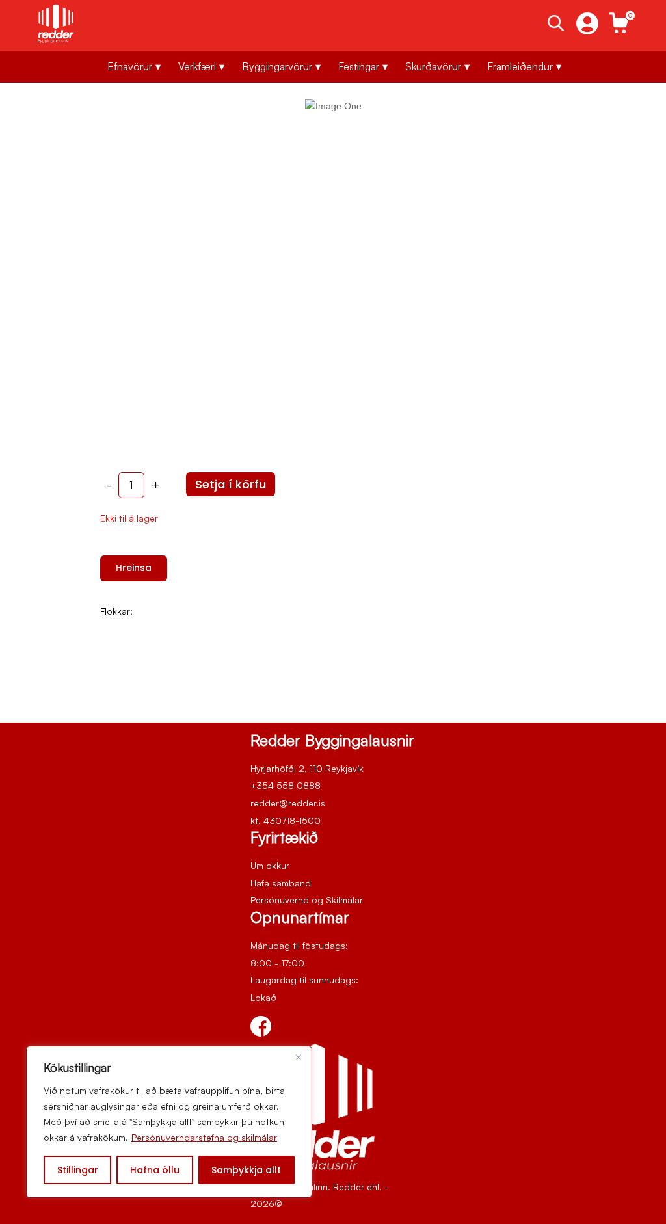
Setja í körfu (230, 484)
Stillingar (77, 1170)
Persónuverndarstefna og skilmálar (204, 1137)
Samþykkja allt (246, 1170)
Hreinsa (134, 567)
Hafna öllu (155, 1170)
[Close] (298, 1057)
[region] (169, 1122)
